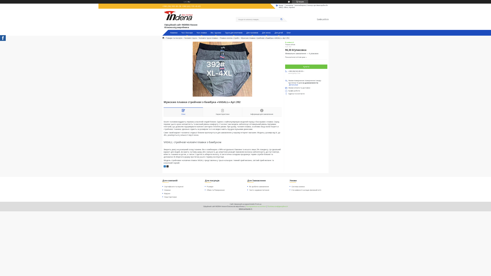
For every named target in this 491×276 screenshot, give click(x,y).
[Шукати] (281, 19)
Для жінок (266, 33)
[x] (167, 166)
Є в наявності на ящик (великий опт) (306, 190)
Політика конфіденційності (277, 206)
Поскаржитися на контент (256, 206)
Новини (167, 190)
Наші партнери (170, 197)
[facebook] (165, 166)
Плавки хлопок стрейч (229, 38)
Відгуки (167, 193)
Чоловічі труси (190, 38)
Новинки (173, 33)
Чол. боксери (187, 33)
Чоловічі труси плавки (208, 38)
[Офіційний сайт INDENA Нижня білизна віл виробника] (178, 16)
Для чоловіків (252, 33)
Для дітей (279, 33)
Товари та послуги (174, 38)
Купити (306, 66)
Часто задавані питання (259, 190)
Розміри (210, 186)
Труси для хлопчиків (233, 33)
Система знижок (298, 186)
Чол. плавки (202, 33)
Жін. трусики (216, 33)
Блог (289, 33)
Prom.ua (258, 204)
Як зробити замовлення (259, 186)
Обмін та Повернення (216, 190)
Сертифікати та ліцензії (173, 186)
